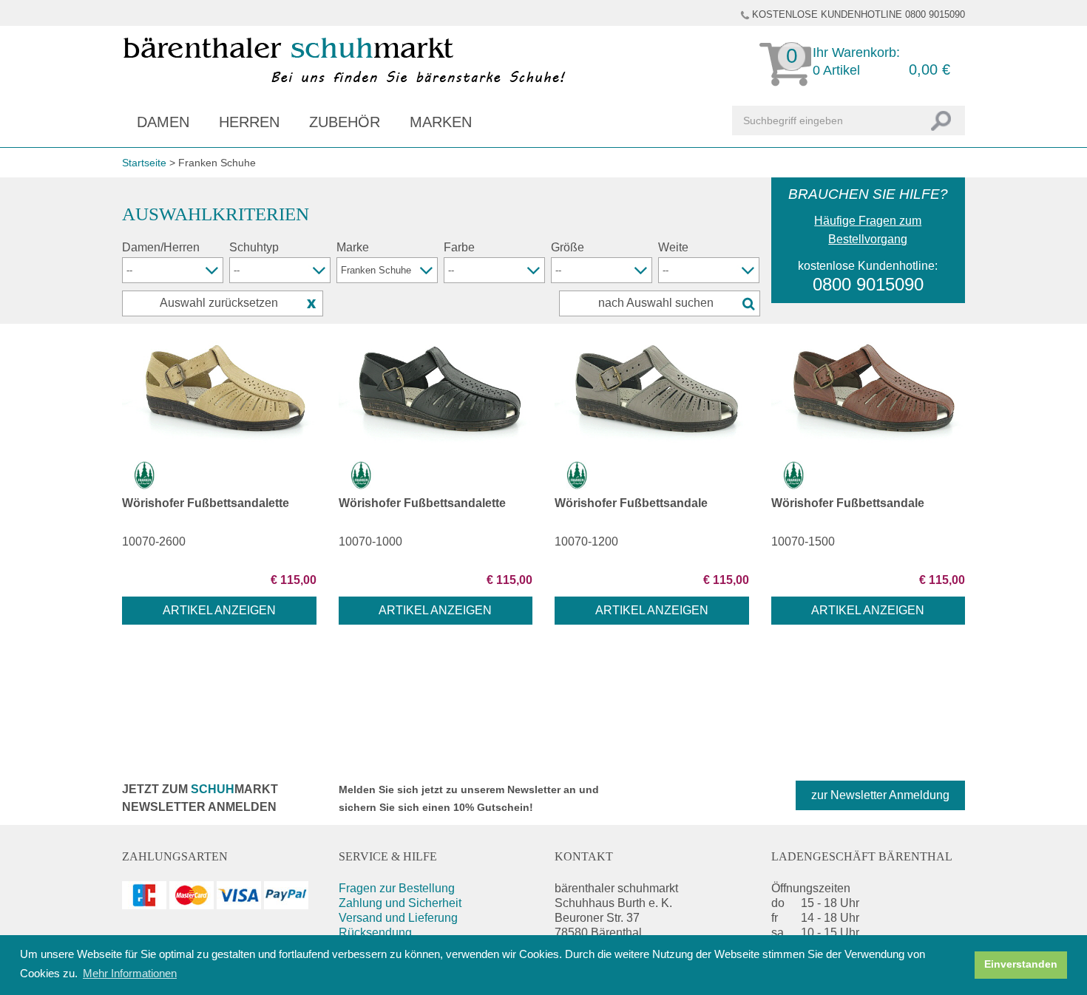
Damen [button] (163, 122)
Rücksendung (375, 932)
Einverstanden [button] (1020, 964)
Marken (441, 122)
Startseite (144, 163)
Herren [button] (249, 122)
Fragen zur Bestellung (397, 888)
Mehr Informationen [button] (130, 973)
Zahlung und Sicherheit (400, 903)
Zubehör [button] (344, 122)
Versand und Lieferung (398, 917)
